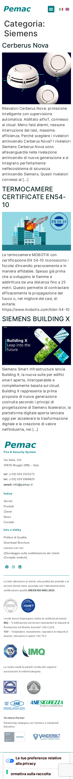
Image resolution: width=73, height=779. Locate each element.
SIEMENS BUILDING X (36, 319)
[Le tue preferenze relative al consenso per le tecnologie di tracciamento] (7, 772)
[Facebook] (7, 567)
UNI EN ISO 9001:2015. (41, 590)
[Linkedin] (20, 567)
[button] (51, 9)
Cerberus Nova (25, 45)
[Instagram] (13, 567)
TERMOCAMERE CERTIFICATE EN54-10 (34, 197)
